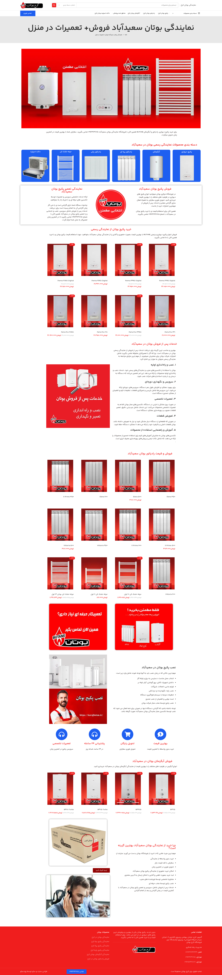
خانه (126, 35)
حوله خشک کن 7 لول (99, 594)
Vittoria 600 (170, 594)
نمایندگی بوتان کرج (188, 5)
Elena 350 (171, 496)
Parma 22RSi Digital (167, 280)
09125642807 (190, 962)
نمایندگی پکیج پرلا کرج (100, 946)
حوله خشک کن (65, 151)
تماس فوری (27, 13)
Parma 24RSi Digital (133, 280)
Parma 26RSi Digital (100, 280)
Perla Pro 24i (170, 332)
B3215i (138, 809)
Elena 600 (104, 496)
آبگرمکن (156, 151)
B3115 (172, 809)
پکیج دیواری (186, 151)
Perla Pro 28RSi (67, 332)
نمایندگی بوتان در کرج (100, 937)
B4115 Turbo (103, 809)
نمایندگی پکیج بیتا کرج (100, 941)
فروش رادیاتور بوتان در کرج (98, 959)
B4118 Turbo (69, 809)
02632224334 (191, 952)
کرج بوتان (185, 971)
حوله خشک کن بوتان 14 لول (63, 594)
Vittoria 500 (69, 545)
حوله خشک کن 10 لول (132, 594)
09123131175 (190, 957)
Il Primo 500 (170, 545)
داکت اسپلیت (35, 151)
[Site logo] (31, 5)
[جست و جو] (54, 5)
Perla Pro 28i (102, 332)
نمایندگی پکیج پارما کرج (100, 950)
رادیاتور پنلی (96, 151)
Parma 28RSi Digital (66, 280)
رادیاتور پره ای (126, 151)
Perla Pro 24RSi (135, 332)
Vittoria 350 (102, 545)
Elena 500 (137, 496)
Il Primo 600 (136, 545)
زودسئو (23, 971)
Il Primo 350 (68, 496)
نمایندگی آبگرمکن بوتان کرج (98, 954)
